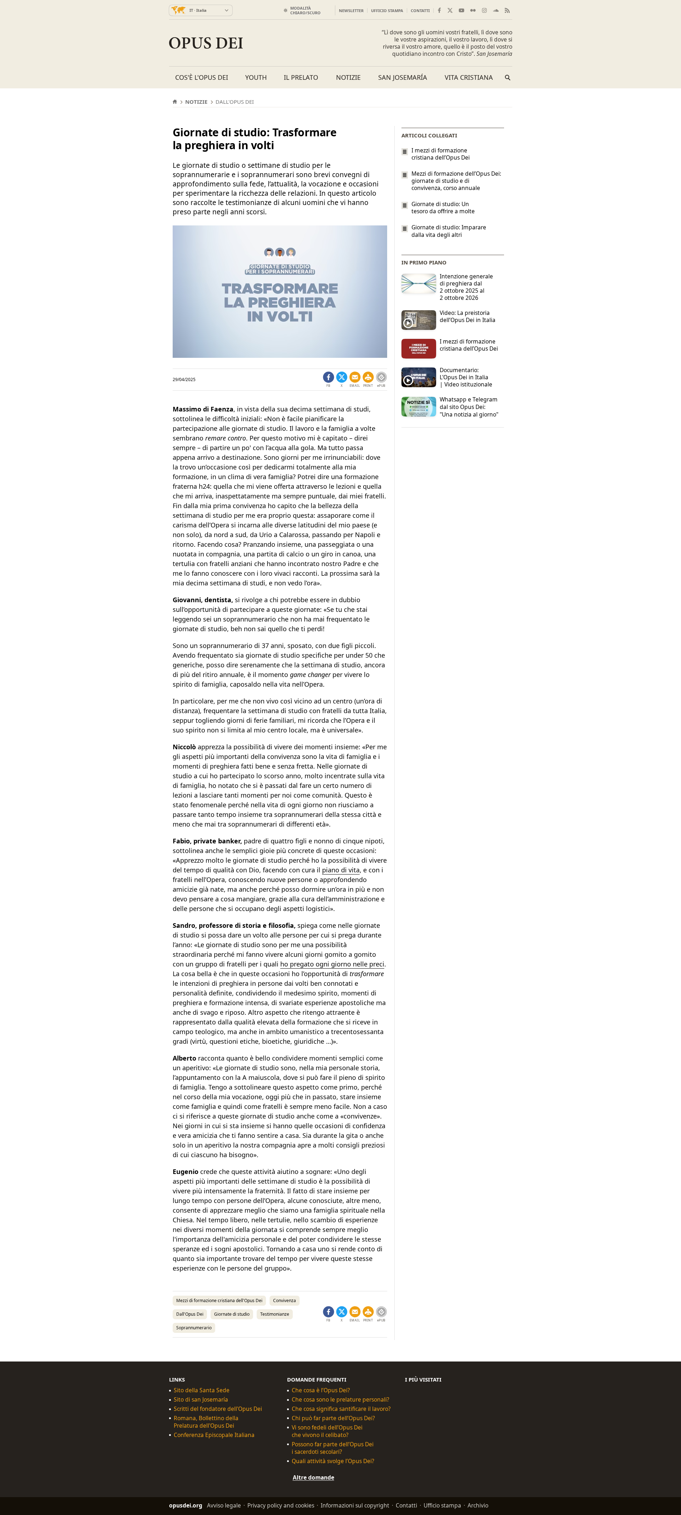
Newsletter (351, 10)
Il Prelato (301, 77)
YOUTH (256, 77)
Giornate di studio (232, 1314)
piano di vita (341, 870)
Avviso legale (224, 1505)
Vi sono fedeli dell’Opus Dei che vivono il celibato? (327, 1431)
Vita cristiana (469, 77)
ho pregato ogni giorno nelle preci (332, 964)
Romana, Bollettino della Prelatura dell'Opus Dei (206, 1421)
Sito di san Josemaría (201, 1399)
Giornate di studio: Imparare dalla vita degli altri (448, 231)
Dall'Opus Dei (189, 1314)
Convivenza (284, 1300)
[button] (368, 379)
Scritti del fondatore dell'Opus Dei (218, 1409)
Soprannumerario (194, 1328)
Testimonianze (274, 1314)
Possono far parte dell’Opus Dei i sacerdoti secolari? (333, 1448)
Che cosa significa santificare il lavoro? (341, 1409)
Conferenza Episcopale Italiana (214, 1435)
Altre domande (313, 1477)
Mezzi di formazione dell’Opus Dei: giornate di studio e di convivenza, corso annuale (456, 180)
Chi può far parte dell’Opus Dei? (333, 1418)
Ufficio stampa (387, 10)
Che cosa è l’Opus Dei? (321, 1390)
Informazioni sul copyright (355, 1505)
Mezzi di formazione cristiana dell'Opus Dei (219, 1300)
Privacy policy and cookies (280, 1505)
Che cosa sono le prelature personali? (340, 1399)
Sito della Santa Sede (202, 1390)
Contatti (420, 10)
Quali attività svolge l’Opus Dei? (333, 1461)
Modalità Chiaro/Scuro (305, 10)
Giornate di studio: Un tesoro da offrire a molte (443, 207)
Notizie (348, 77)
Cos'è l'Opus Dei (201, 77)
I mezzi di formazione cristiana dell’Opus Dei (440, 154)
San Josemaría (402, 77)
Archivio (478, 1505)
